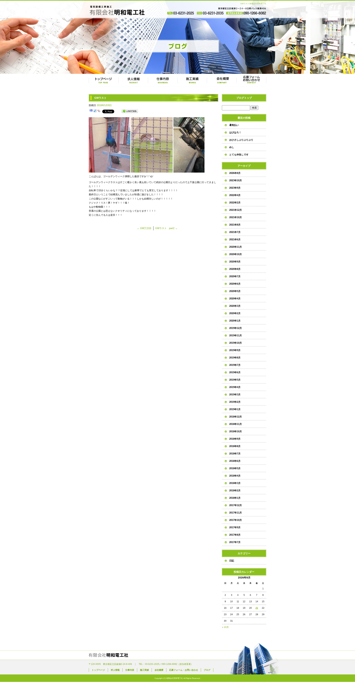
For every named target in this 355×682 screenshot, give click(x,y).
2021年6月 (235, 239)
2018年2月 (235, 490)
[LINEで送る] (130, 111)
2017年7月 (235, 542)
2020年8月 (235, 269)
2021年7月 (235, 232)
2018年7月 (235, 453)
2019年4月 (235, 387)
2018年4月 (235, 475)
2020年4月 (235, 298)
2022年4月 (235, 195)
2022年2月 (235, 202)
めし (231, 147)
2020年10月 (235, 254)
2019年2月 (235, 402)
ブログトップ (244, 97)
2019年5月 (235, 379)
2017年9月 (235, 527)
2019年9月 (235, 350)
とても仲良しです (238, 154)
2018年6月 (235, 461)
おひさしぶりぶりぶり (241, 139)
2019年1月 (235, 409)
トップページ (103, 80)
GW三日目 (144, 228)
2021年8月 (235, 224)
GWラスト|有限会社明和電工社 (253, 4)
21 (257, 608)
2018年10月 (235, 431)
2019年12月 (235, 328)
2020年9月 (235, 261)
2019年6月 (235, 372)
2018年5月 (235, 468)
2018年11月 (235, 424)
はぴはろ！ (235, 132)
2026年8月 (235, 173)
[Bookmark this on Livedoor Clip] (95, 111)
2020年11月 (235, 246)
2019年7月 (235, 365)
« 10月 (225, 627)
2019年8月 (235, 357)
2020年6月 (235, 283)
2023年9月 (235, 187)
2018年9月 (235, 438)
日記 (231, 560)
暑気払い (234, 125)
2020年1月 (235, 320)
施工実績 (192, 80)
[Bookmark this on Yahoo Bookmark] (98, 111)
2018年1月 (235, 498)
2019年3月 (235, 394)
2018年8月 (235, 446)
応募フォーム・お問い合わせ (251, 80)
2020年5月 (235, 291)
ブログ (207, 670)
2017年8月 (235, 534)
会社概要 (222, 80)
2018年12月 (235, 416)
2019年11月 (235, 335)
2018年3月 (235, 483)
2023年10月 (235, 180)
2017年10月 (235, 520)
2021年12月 (235, 210)
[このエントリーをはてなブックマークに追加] (91, 111)
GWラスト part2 (166, 228)
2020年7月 (235, 276)
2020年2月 (235, 313)
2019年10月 (235, 342)
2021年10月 (235, 217)
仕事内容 (163, 80)
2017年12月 (235, 505)
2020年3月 (235, 306)
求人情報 (133, 80)
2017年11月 (235, 512)
